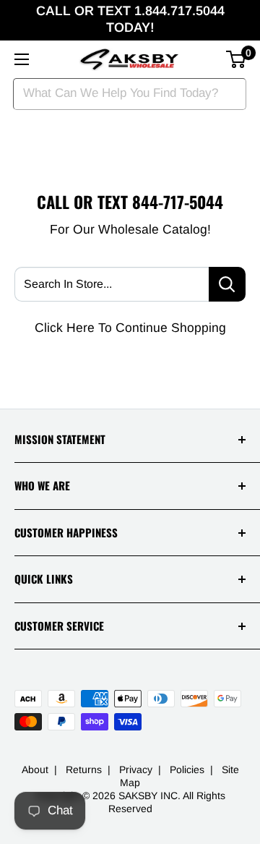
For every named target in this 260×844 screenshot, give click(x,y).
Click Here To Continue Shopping (130, 327)
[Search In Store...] (227, 284)
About (35, 769)
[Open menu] (21, 59)
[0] (237, 59)
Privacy (135, 769)
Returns (84, 769)
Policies (187, 769)
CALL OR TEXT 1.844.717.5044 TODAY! (130, 19)
